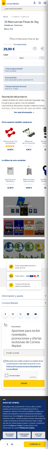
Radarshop (18, 25)
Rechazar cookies (10, 435)
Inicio (5, 17)
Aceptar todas (38, 435)
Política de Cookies (27, 428)
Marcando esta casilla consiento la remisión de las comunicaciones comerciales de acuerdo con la (24, 365)
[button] (12, 444)
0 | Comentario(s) (20, 44)
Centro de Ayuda (10, 71)
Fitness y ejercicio (21, 17)
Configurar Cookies (24, 435)
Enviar (24, 383)
